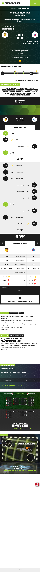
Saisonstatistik (20, 243)
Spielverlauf (20, 127)
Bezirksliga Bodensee (20, 8)
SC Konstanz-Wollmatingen (30, 42)
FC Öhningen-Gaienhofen (8, 28)
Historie (2, 243)
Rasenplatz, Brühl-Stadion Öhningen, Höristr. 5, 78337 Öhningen (20, 20)
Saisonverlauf (37, 243)
